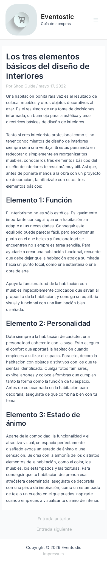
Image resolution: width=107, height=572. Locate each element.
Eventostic (57, 17)
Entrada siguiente (54, 529)
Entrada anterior (54, 519)
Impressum (53, 553)
